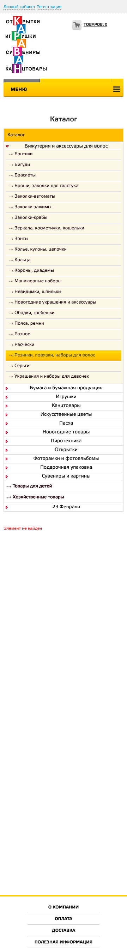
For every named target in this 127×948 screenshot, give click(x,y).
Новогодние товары (66, 432)
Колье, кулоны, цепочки (40, 249)
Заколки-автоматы (34, 196)
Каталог (16, 135)
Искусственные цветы (66, 414)
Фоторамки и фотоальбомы (66, 458)
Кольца (22, 260)
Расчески (24, 345)
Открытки (66, 450)
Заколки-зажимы (33, 207)
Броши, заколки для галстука (46, 186)
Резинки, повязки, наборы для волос (54, 355)
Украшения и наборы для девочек (51, 376)
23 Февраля (66, 507)
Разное (22, 334)
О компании (63, 907)
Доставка (63, 931)
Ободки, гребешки (34, 313)
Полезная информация (64, 942)
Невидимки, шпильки (37, 292)
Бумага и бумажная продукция (66, 388)
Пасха (66, 423)
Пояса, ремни (29, 323)
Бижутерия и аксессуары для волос (66, 146)
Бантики (23, 154)
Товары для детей (32, 486)
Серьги (22, 366)
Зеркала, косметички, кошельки (49, 228)
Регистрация (49, 6)
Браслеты (25, 175)
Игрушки (66, 397)
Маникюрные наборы (37, 281)
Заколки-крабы (30, 218)
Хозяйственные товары (38, 497)
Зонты (21, 239)
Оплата (63, 919)
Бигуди (22, 165)
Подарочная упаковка (66, 467)
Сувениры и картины (66, 476)
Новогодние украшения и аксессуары (55, 302)
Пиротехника (66, 441)
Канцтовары (66, 405)
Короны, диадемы (34, 271)
